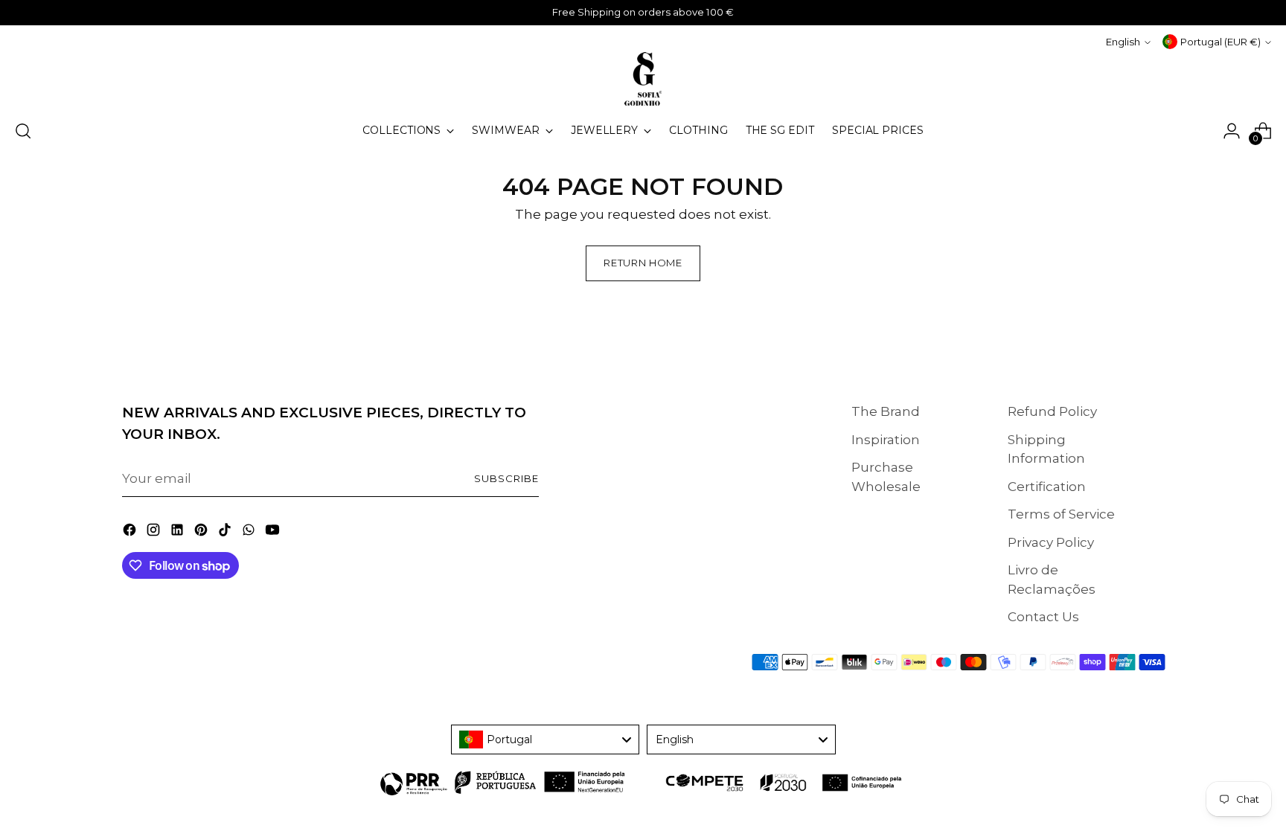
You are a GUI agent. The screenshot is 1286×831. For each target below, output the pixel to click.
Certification (1047, 486)
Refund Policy (1052, 411)
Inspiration (885, 439)
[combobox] (545, 739)
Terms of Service (1061, 514)
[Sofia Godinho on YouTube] (274, 532)
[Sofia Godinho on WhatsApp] (250, 532)
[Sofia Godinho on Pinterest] (202, 532)
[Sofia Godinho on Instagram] (155, 532)
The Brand (885, 411)
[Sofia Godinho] (643, 79)
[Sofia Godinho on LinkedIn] (179, 532)
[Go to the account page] (1232, 131)
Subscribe (506, 478)
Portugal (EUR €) (1220, 42)
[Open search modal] (23, 131)
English (1123, 42)
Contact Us (1043, 616)
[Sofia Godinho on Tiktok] (226, 532)
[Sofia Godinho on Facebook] (131, 532)
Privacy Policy (1051, 542)
